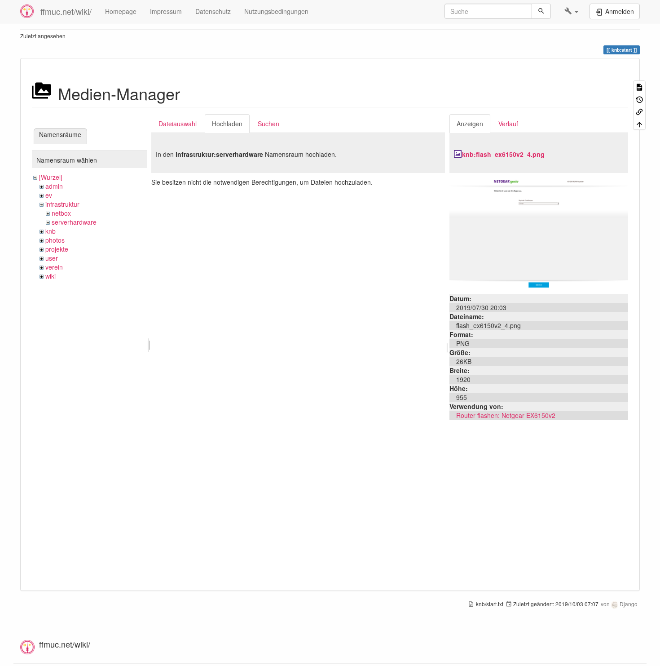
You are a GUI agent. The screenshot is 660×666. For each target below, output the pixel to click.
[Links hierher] (639, 111)
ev (48, 195)
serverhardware (74, 222)
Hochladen (227, 123)
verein (54, 266)
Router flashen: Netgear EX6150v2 (505, 415)
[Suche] (541, 11)
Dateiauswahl (177, 123)
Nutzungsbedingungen (276, 11)
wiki (50, 275)
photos (55, 239)
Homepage (120, 11)
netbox (61, 213)
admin (54, 186)
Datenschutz (213, 11)
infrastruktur (62, 204)
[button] (571, 11)
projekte (56, 248)
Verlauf (508, 123)
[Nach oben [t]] (639, 123)
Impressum (166, 11)
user (51, 257)
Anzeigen (470, 123)
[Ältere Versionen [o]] (639, 98)
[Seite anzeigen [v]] (639, 86)
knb (50, 230)
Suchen (268, 123)
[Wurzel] (50, 177)
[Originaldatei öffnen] (538, 232)
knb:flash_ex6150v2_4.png (503, 154)
